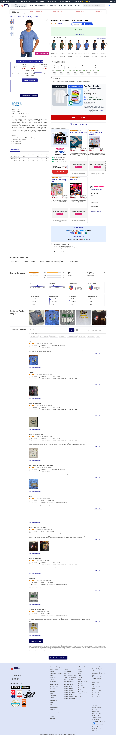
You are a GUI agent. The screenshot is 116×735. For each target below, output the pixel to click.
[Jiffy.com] (5, 5)
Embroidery (62, 336)
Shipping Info (95, 692)
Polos (51, 675)
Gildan (80, 683)
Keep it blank (91, 336)
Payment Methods (97, 697)
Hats (51, 702)
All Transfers (67, 671)
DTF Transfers (68, 673)
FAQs (93, 688)
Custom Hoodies (68, 690)
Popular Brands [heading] (83, 681)
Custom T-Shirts (68, 688)
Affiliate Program (96, 707)
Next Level (81, 689)
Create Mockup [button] (43, 53)
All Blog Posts (96, 711)
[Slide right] (106, 44)
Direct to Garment (72, 336)
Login (109, 5)
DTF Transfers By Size (96, 194)
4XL (96, 65)
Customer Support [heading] (98, 667)
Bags (51, 704)
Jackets (52, 679)
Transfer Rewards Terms (98, 721)
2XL (82, 65)
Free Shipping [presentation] (58, 11)
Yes (96, 353)
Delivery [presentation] (98, 11)
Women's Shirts (54, 686)
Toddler (80, 677)
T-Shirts (52, 671)
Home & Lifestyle (55, 712)
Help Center (95, 682)
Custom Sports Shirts (69, 698)
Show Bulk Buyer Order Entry (58, 657)
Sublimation (94, 202)
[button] (29, 38)
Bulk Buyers (29, 80)
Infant (79, 679)
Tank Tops (52, 677)
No (100, 353)
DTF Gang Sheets (69, 681)
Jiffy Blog (94, 709)
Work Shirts (53, 681)
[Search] (103, 5)
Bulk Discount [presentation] (36, 11)
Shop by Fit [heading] (82, 667)
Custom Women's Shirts (70, 696)
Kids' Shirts (53, 688)
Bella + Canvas (82, 685)
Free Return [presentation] (79, 11)
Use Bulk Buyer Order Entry (29, 95)
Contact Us (95, 684)
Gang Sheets (94, 206)
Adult (79, 669)
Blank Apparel (54, 669)
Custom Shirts (62, 5)
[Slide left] (50, 44)
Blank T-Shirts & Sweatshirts (39, 5)
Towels (52, 714)
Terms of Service (96, 717)
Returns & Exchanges (98, 694)
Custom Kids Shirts (69, 694)
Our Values (95, 705)
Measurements (15, 149)
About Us (94, 701)
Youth (79, 675)
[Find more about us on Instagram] (15, 679)
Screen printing (44, 336)
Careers (94, 703)
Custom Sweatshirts (69, 692)
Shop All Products (82, 696)
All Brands (81, 694)
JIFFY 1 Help (96, 686)
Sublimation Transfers (70, 677)
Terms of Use (71, 734)
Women (80, 671)
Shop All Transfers (96, 189)
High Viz (52, 709)
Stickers (70, 5)
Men (79, 673)
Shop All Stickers (96, 211)
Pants (51, 693)
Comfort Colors (82, 687)
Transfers (52, 5)
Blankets (52, 718)
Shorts (52, 697)
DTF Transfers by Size (70, 675)
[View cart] (113, 5)
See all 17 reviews (36, 641)
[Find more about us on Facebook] (12, 679)
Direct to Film (34, 336)
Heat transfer (53, 336)
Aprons (52, 716)
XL (75, 65)
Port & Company (72, 80)
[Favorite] (47, 20)
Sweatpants (53, 695)
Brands (77, 5)
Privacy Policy (96, 715)
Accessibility (95, 719)
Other (98, 336)
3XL (89, 65)
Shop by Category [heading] (56, 667)
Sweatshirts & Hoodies (56, 673)
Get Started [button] (60, 171)
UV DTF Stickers (68, 679)
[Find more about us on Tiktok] (18, 679)
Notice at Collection (97, 726)
